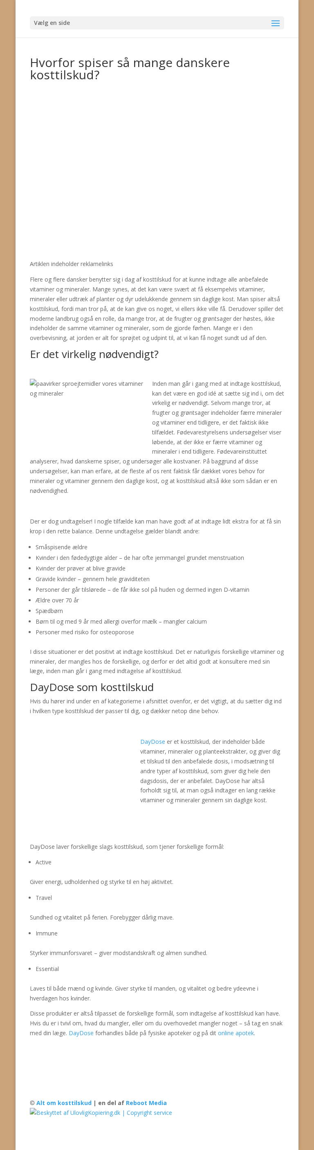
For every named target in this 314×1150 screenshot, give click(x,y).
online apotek (236, 1033)
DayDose (152, 741)
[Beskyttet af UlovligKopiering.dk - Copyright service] (101, 1112)
